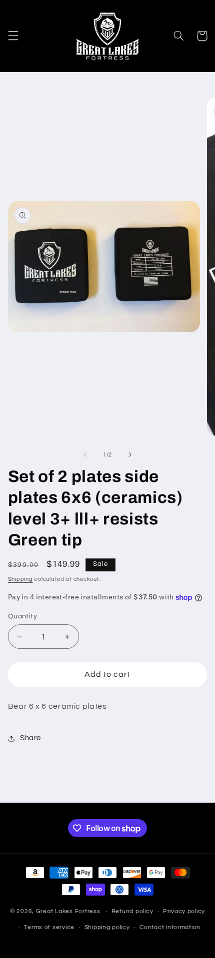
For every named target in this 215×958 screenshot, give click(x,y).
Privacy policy (184, 911)
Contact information (170, 927)
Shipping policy (107, 927)
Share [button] (30, 738)
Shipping (20, 579)
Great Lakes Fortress (68, 911)
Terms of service (49, 927)
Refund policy (133, 911)
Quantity (22, 616)
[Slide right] (130, 455)
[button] (13, 35)
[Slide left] (85, 455)
